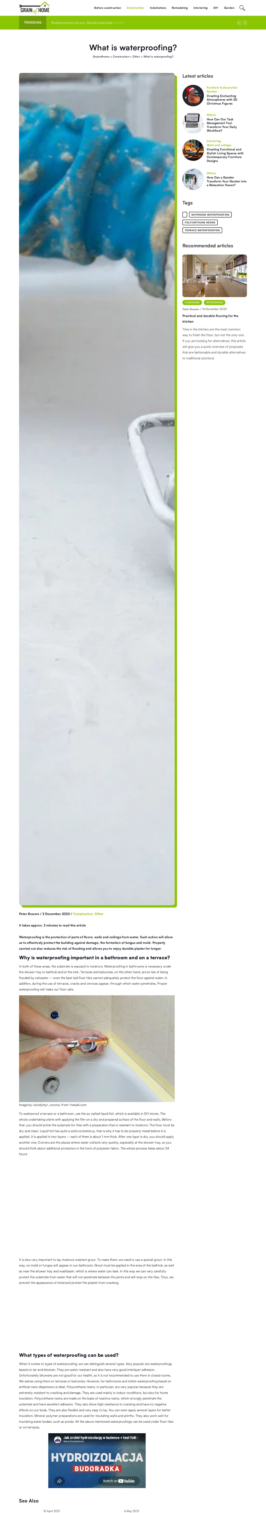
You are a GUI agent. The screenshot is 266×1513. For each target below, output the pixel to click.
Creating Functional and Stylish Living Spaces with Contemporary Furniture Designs (225, 155)
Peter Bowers (29, 913)
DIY (215, 7)
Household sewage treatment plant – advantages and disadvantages (100, 23)
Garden (229, 7)
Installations (158, 7)
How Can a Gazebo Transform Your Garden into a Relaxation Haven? (227, 181)
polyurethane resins (200, 222)
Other (99, 914)
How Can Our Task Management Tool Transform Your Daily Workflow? (222, 125)
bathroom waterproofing (210, 214)
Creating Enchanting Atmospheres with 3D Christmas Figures (222, 99)
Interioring (201, 7)
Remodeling (180, 7)
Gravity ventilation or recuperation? (209, 316)
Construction (135, 7)
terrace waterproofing (202, 230)
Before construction (107, 7)
